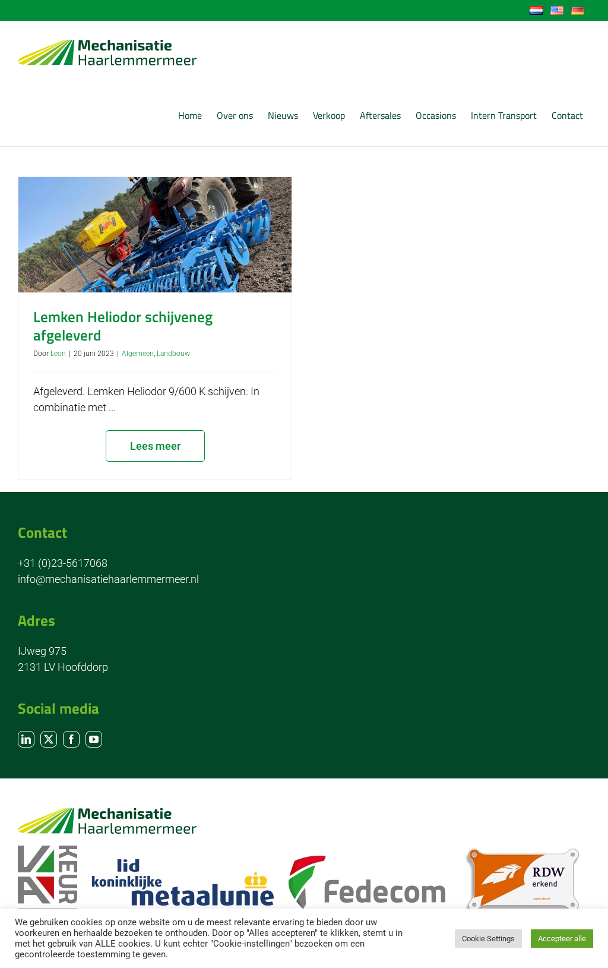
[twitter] (48, 739)
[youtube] (94, 739)
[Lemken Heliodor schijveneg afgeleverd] (155, 234)
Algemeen (138, 353)
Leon (58, 353)
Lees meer (155, 446)
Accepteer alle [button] (562, 938)
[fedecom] (367, 861)
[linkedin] (26, 739)
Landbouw (173, 353)
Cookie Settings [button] (488, 938)
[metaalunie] (183, 864)
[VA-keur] (47, 850)
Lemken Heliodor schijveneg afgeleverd (123, 325)
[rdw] (522, 852)
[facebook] (71, 739)
